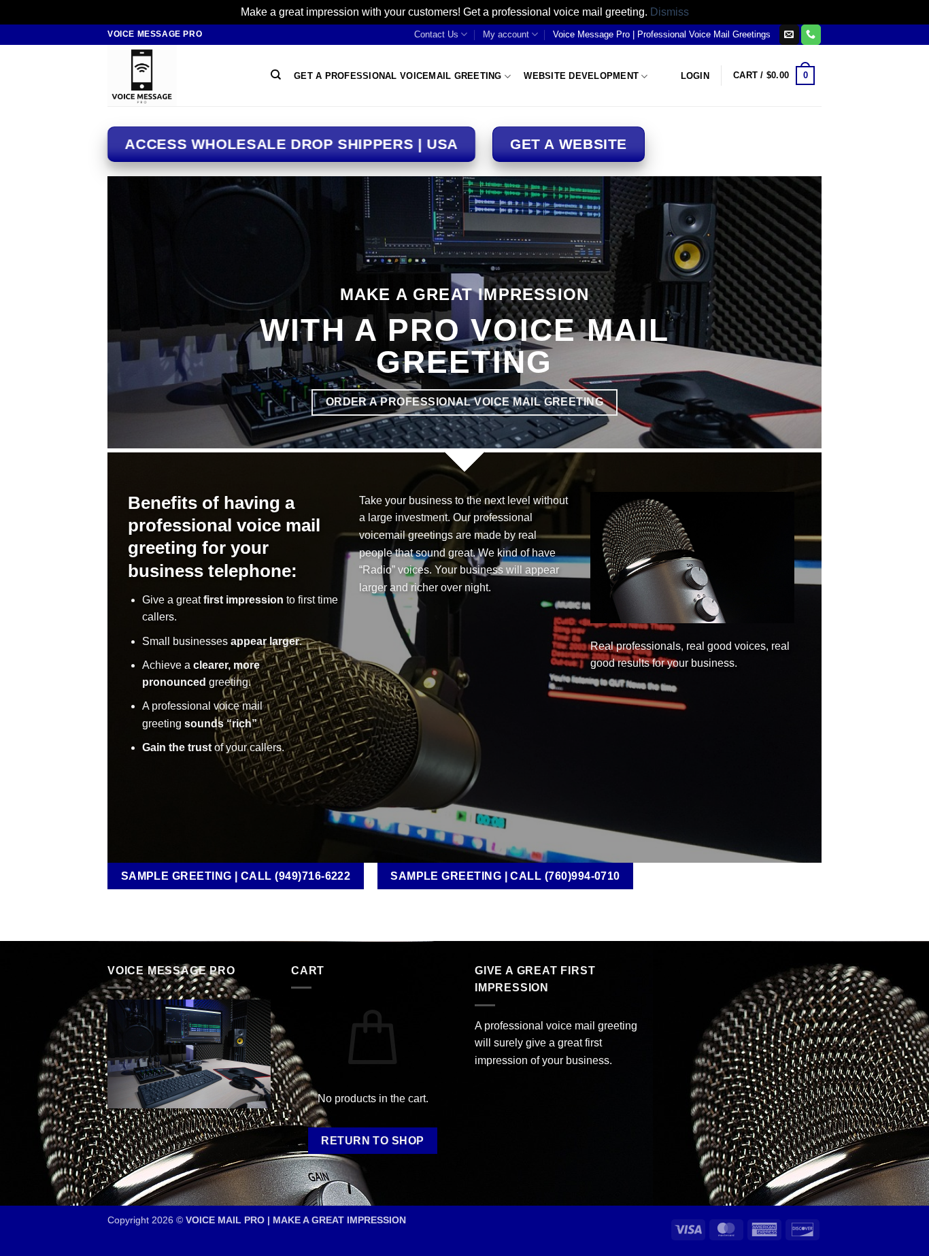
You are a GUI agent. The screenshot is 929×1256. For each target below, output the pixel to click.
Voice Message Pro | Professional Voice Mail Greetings (662, 34)
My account (506, 34)
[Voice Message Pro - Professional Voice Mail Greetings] (175, 75)
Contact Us (436, 34)
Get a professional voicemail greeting (397, 76)
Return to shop (372, 1140)
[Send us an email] (789, 34)
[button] (694, 76)
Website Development (581, 76)
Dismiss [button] (669, 12)
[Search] (276, 75)
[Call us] (811, 34)
